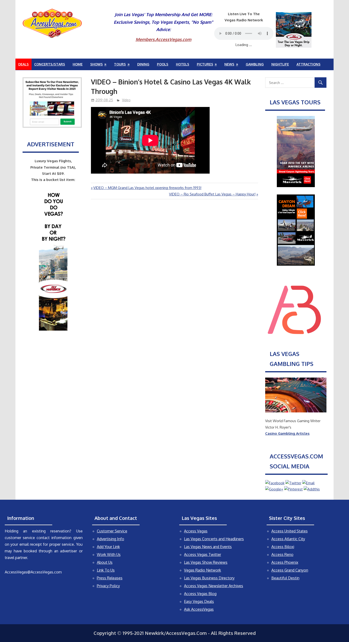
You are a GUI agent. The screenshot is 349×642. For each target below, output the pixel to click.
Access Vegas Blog (200, 593)
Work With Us (109, 554)
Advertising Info (110, 538)
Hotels (182, 64)
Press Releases (110, 578)
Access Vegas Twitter (202, 554)
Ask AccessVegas (199, 609)
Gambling (255, 64)
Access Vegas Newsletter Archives (213, 585)
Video (126, 100)
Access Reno (282, 554)
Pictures (205, 64)
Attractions (309, 64)
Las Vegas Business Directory (209, 578)
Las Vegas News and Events (208, 546)
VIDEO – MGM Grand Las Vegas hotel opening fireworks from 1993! (147, 187)
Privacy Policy (108, 585)
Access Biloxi (282, 546)
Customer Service (112, 531)
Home (78, 64)
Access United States (289, 531)
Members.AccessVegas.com (163, 39)
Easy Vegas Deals (199, 601)
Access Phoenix (284, 562)
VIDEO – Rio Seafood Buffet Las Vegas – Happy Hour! (212, 194)
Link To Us (106, 570)
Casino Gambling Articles (287, 433)
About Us (105, 562)
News (229, 64)
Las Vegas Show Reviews (205, 562)
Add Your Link (108, 546)
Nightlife (280, 64)
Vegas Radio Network (202, 570)
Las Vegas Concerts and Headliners (214, 538)
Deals (23, 64)
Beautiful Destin (285, 578)
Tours (120, 64)
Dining (143, 64)
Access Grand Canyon (289, 570)
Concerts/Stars (49, 64)
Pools (162, 64)
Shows (96, 64)
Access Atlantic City (288, 538)
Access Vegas (196, 531)
